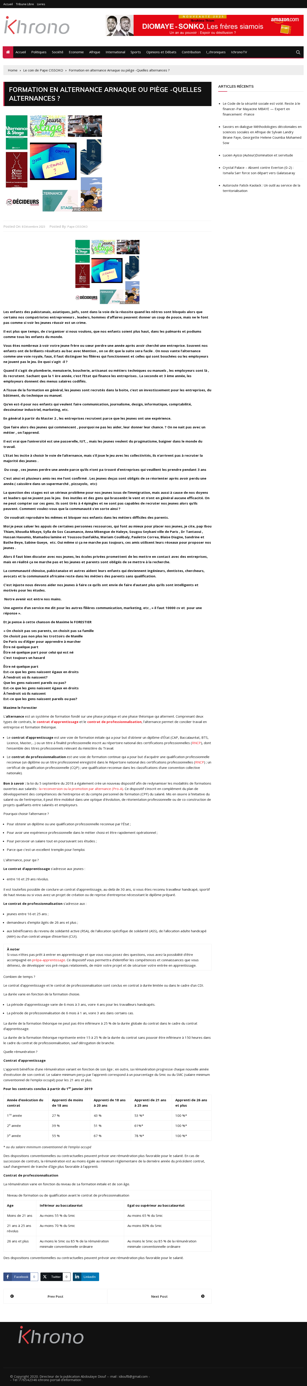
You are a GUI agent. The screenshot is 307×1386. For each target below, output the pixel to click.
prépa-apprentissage (48, 960)
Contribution (191, 52)
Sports (136, 52)
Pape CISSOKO (77, 227)
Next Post (159, 1296)
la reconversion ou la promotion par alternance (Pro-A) (81, 788)
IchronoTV (239, 52)
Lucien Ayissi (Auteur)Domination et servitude (258, 155)
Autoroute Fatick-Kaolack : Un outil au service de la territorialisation (261, 188)
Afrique (94, 52)
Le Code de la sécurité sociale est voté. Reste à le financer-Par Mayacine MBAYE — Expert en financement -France (261, 108)
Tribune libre (25, 4)
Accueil (8, 4)
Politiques (39, 52)
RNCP (196, 743)
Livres (41, 4)
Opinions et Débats (161, 52)
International (115, 52)
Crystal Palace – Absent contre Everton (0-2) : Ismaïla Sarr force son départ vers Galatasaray (259, 170)
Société (57, 52)
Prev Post (55, 1296)
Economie (76, 52)
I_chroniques (216, 52)
